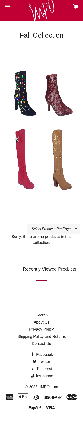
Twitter (44, 361)
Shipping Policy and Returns (41, 336)
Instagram (44, 376)
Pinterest (44, 369)
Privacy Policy (41, 329)
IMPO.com (49, 387)
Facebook (44, 354)
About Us (42, 322)
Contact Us (41, 343)
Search (42, 315)
